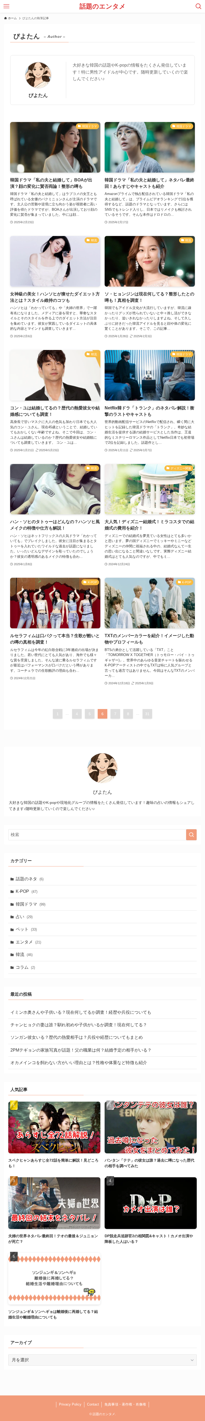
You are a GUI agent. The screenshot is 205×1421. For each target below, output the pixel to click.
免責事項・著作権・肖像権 (125, 1404)
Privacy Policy (70, 1404)
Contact (93, 1404)
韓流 (24, 954)
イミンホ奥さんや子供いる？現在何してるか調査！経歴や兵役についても (80, 1012)
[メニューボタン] (6, 6)
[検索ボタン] (198, 6)
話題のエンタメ (103, 6)
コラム (25, 967)
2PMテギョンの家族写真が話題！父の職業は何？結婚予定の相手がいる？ (81, 1050)
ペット (26, 929)
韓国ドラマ (30, 904)
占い (24, 916)
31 (147, 714)
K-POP (26, 891)
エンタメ (28, 942)
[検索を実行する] (191, 834)
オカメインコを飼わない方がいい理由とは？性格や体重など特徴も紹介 (78, 1062)
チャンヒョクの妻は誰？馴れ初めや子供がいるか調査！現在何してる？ (78, 1025)
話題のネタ (30, 879)
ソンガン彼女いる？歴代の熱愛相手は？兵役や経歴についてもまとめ (76, 1037)
